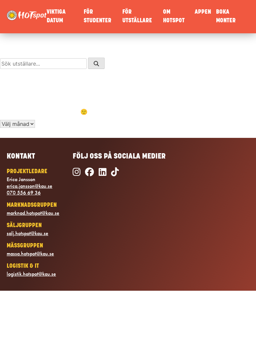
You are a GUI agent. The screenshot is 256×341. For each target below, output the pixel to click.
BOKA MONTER (226, 16)
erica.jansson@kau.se (29, 186)
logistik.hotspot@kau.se (31, 274)
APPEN (203, 12)
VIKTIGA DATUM (56, 16)
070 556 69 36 (24, 192)
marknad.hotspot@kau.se (33, 213)
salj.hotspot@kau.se (27, 233)
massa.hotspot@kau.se (30, 253)
